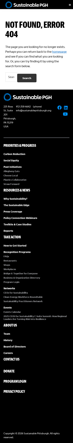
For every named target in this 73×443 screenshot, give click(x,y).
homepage (59, 51)
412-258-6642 (23, 106)
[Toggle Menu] (66, 5)
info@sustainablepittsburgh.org (33, 110)
